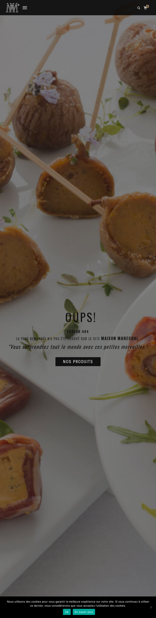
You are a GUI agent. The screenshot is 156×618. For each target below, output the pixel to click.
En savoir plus (84, 612)
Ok (67, 612)
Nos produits (78, 361)
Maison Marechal (120, 338)
